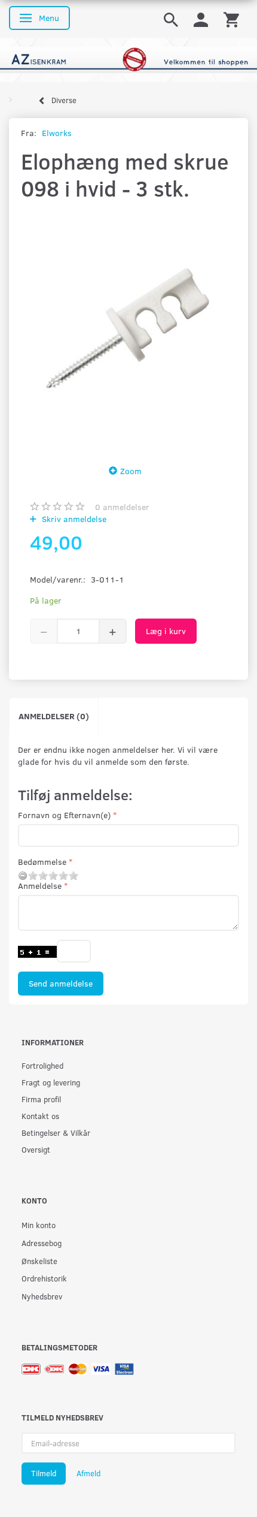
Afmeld (88, 1473)
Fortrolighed (42, 1065)
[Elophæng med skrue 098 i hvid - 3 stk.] (128, 329)
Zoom (131, 470)
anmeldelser (122, 506)
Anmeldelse (40, 885)
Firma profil (41, 1099)
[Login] (201, 19)
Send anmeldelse (61, 983)
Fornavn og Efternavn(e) (64, 815)
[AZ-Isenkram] (128, 59)
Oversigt (36, 1149)
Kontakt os (40, 1116)
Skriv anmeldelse (72, 518)
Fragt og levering (51, 1082)
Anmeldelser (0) (54, 716)
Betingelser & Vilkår (56, 1132)
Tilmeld (43, 1473)
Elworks (57, 132)
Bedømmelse (42, 861)
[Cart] (231, 19)
